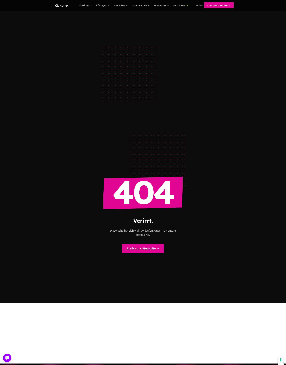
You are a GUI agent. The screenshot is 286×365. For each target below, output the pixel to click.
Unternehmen (139, 5)
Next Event (179, 5)
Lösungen (101, 5)
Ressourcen (160, 5)
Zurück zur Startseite (141, 248)
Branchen (119, 5)
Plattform (84, 5)
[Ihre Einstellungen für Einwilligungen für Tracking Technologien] (281, 360)
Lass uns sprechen (217, 5)
